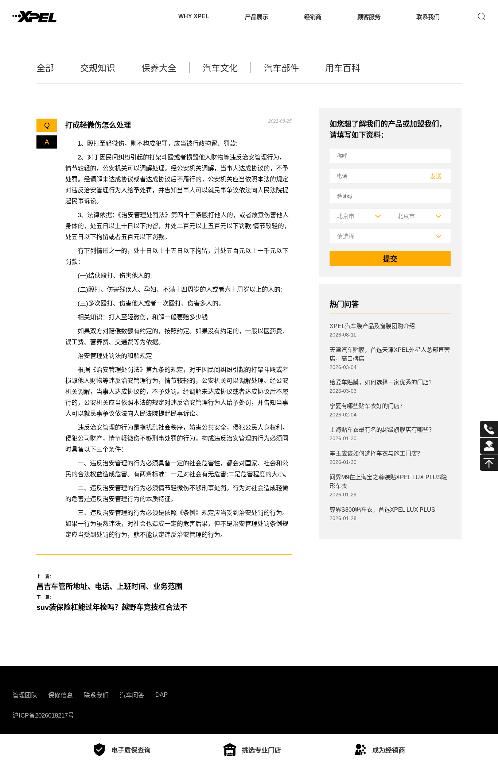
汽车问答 (132, 695)
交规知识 (97, 68)
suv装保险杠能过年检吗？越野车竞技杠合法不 (111, 607)
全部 (45, 68)
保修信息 (60, 695)
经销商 (313, 17)
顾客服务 (369, 17)
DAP (161, 694)
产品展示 (256, 17)
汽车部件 (281, 68)
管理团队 (24, 695)
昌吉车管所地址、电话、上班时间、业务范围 (109, 587)
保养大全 (158, 68)
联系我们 (428, 17)
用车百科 (342, 68)
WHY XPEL (193, 16)
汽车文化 (220, 68)
